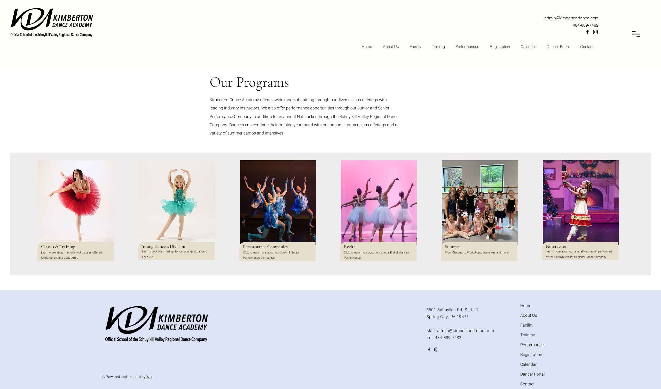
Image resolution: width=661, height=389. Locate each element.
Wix (149, 376)
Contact (527, 384)
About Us (528, 315)
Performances (533, 345)
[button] (636, 34)
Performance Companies (265, 246)
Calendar (528, 364)
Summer (452, 246)
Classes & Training (58, 246)
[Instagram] (595, 32)
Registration (531, 355)
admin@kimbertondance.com (571, 17)
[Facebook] (587, 32)
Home (525, 306)
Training (527, 335)
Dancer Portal (532, 374)
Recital (350, 246)
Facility (526, 325)
